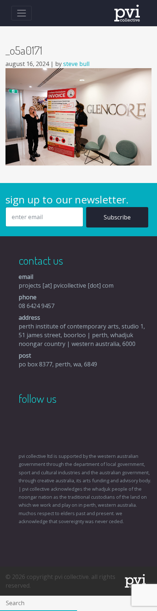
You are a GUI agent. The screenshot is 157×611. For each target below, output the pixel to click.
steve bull (76, 64)
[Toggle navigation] (21, 13)
